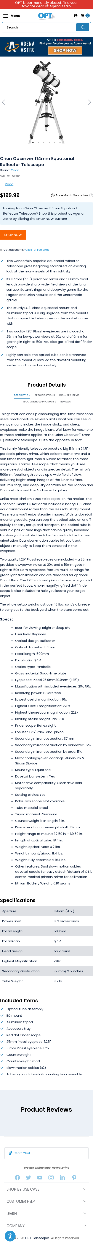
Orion (15, 170)
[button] (10, 1236)
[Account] (75, 15)
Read (9, 184)
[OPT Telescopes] (46, 15)
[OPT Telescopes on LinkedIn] (62, 1179)
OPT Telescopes (37, 1238)
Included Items (69, 395)
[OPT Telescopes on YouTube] (39, 1179)
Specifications (45, 395)
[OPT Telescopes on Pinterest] (74, 1179)
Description (22, 395)
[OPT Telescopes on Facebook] (17, 1179)
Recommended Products (39, 401)
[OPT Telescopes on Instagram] (51, 1179)
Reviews (65, 401)
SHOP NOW (13, 234)
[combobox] (46, 27)
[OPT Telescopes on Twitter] (28, 1179)
